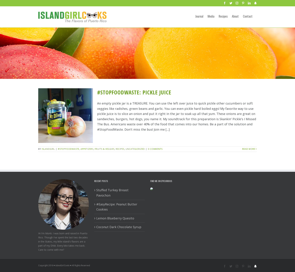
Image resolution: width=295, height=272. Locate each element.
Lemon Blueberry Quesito (115, 218)
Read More (248, 149)
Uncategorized (135, 149)
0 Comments (155, 149)
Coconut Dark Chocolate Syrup (118, 227)
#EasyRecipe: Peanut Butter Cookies (116, 207)
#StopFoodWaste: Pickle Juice (134, 92)
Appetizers (87, 149)
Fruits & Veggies (104, 149)
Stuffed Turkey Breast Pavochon (112, 192)
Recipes (120, 149)
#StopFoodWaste (68, 149)
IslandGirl (48, 149)
